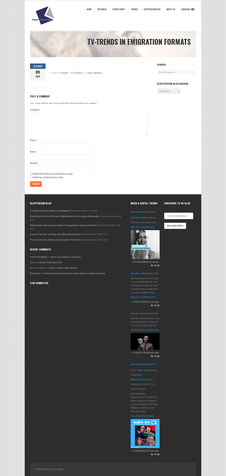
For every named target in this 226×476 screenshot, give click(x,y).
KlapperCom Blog (152, 9)
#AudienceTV (149, 364)
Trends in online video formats (62, 268)
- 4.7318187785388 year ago (145, 352)
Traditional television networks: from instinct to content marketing (74, 273)
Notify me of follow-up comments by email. (53, 174)
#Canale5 (135, 389)
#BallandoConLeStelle (142, 379)
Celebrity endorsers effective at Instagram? (50, 211)
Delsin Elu (35, 273)
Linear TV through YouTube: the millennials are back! (55, 234)
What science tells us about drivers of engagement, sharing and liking (63, 225)
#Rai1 (140, 370)
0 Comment (76, 73)
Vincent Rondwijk (38, 257)
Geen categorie (94, 73)
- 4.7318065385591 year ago (145, 262)
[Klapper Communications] (49, 15)
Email (32, 152)
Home (89, 9)
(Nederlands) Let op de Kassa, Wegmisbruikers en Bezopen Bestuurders (65, 216)
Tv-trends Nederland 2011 (49, 262)
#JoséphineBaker (139, 218)
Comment (34, 110)
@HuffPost (136, 273)
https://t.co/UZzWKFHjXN (142, 227)
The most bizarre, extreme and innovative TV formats (55, 240)
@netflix (134, 313)
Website (34, 163)
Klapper (65, 73)
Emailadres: (170, 210)
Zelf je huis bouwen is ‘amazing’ (65, 257)
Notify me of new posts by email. (48, 177)
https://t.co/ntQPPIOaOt (147, 330)
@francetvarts (137, 212)
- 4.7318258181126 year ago (145, 451)
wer (32, 262)
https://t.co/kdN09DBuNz (142, 416)
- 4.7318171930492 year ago (145, 302)
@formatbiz (136, 364)
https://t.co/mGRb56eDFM (143, 297)
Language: (184, 9)
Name (33, 140)
